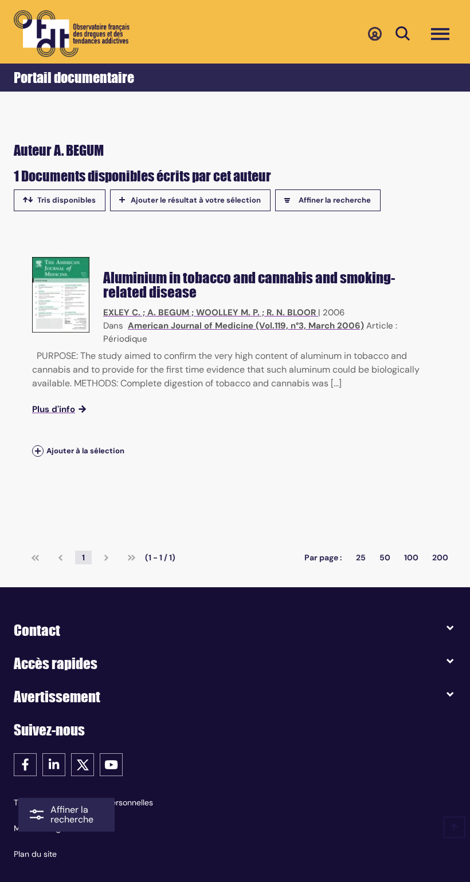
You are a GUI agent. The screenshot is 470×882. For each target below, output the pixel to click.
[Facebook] (25, 764)
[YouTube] (111, 764)
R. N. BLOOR (291, 312)
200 (440, 557)
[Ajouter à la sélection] (38, 451)
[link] (35, 557)
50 (384, 557)
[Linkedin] (53, 764)
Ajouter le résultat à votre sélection (196, 200)
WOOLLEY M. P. (228, 312)
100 (411, 557)
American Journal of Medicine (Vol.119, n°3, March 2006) (246, 325)
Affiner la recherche (335, 200)
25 (361, 557)
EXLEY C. (121, 312)
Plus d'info (53, 409)
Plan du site (35, 854)
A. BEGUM (168, 312)
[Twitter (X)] (82, 764)
